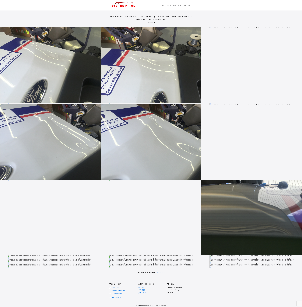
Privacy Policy (141, 289)
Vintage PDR (141, 290)
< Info (158, 272)
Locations (169, 5)
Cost (185, 5)
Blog (189, 5)
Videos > (163, 272)
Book (174, 5)
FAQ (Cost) (141, 287)
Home (163, 5)
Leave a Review (142, 292)
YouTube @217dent (117, 297)
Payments (140, 294)
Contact (179, 5)
